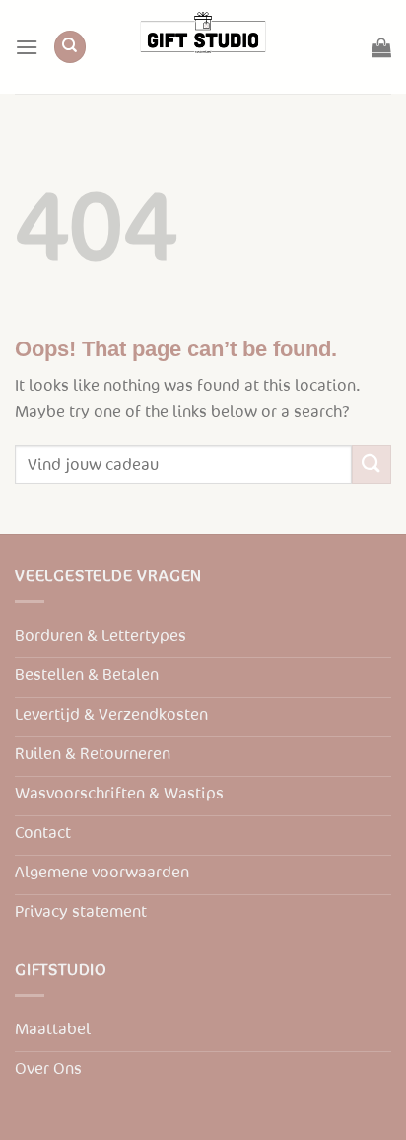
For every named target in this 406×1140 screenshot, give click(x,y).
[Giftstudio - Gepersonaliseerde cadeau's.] (203, 47)
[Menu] (26, 47)
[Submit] (371, 464)
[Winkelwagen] (381, 47)
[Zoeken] (70, 47)
